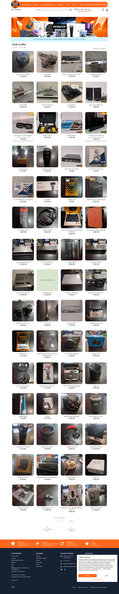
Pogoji (74, 587)
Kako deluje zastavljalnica (18, 571)
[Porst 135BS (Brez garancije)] (71, 373)
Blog (73, 4)
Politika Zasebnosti (83, 587)
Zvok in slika (22, 47)
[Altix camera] (47, 62)
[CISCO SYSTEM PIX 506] (71, 156)
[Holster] (47, 404)
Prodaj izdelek (26, 4)
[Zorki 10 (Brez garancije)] (71, 341)
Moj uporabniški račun (47, 530)
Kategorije (17, 9)
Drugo (81, 4)
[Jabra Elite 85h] (71, 465)
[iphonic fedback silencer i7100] (71, 62)
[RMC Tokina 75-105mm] (96, 404)
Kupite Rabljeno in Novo (48, 4)
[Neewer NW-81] (23, 404)
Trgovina (14, 47)
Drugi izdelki (39, 566)
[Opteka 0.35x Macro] (47, 434)
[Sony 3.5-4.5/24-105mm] (23, 62)
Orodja (37, 564)
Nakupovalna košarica (71, 530)
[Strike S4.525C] (71, 123)
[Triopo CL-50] (47, 310)
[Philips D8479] (71, 249)
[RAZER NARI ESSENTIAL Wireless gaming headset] (47, 341)
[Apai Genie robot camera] (47, 373)
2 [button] (59, 521)
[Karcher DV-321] (71, 310)
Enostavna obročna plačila (18, 574)
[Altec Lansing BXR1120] (96, 92)
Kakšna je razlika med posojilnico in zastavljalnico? (20, 568)
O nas (67, 4)
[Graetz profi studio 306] (23, 280)
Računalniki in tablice (41, 558)
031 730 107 (66, 560)
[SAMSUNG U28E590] (96, 434)
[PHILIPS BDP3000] (47, 249)
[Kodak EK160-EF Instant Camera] (96, 187)
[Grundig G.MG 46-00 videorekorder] (47, 465)
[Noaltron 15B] (71, 187)
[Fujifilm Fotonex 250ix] (96, 310)
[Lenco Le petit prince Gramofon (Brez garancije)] (71, 217)
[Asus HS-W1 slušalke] (23, 373)
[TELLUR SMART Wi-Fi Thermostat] (23, 187)
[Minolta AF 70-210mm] (23, 434)
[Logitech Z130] (96, 341)
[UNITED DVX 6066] (47, 92)
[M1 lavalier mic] (71, 92)
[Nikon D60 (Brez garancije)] (71, 404)
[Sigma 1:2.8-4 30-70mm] (23, 310)
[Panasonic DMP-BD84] (71, 280)
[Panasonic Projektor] (23, 495)
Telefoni (38, 556)
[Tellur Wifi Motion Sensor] (96, 156)
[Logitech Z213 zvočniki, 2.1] (96, 280)
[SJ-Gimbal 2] (47, 187)
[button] (72, 521)
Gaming (38, 560)
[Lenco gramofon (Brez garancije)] (96, 217)
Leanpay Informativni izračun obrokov (21, 576)
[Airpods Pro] (96, 465)
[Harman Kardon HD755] (23, 249)
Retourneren (14, 580)
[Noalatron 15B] (23, 341)
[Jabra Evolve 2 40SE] (96, 495)
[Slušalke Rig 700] (47, 217)
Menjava (60, 4)
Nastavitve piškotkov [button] (97, 579)
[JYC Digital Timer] (23, 217)
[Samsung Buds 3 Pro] (47, 495)
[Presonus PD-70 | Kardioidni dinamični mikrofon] (71, 495)
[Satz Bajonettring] (23, 156)
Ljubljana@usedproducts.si (70, 563)
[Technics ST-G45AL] (96, 249)
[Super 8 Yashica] (47, 123)
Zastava (35, 4)
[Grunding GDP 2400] (96, 62)
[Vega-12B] (96, 373)
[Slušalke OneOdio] (71, 434)
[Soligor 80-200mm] (47, 156)
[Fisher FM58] (23, 92)
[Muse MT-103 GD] (23, 465)
